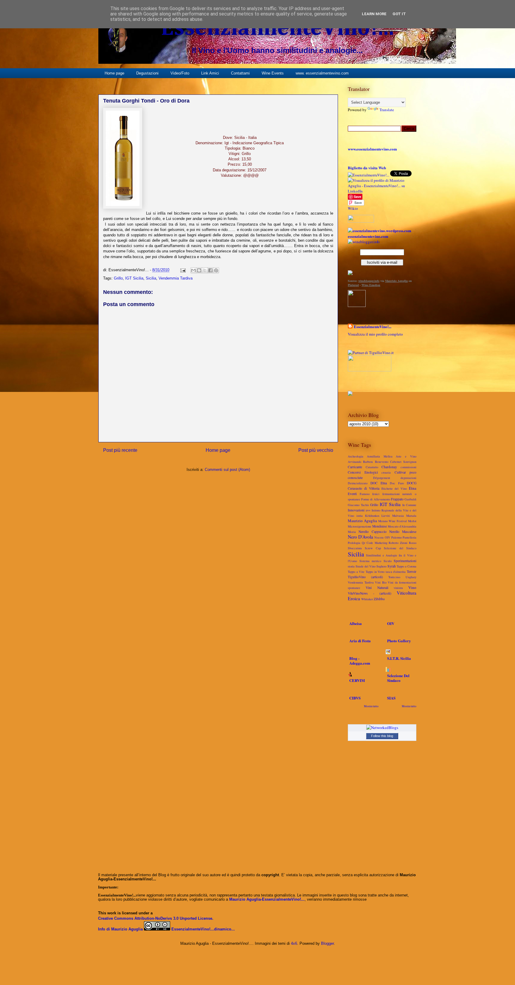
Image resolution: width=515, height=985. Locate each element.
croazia (386, 472)
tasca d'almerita (396, 572)
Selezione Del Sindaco (398, 678)
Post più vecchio (315, 450)
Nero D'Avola (360, 537)
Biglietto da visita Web (367, 167)
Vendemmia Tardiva (176, 278)
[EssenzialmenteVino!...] (368, 175)
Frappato (397, 499)
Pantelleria (409, 537)
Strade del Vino (366, 566)
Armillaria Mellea (380, 456)
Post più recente (120, 450)
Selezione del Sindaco (400, 548)
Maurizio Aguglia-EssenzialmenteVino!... (267, 899)
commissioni (408, 467)
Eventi (352, 493)
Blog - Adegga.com (359, 660)
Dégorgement (381, 478)
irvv (368, 510)
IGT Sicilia (134, 278)
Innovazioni (356, 510)
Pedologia (354, 543)
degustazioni (408, 478)
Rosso (412, 543)
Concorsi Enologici (363, 472)
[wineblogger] (364, 241)
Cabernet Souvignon (403, 462)
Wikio (353, 208)
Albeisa (355, 623)
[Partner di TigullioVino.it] (371, 352)
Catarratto (372, 467)
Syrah (391, 566)
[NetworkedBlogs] (382, 727)
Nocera (379, 537)
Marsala (411, 516)
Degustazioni (147, 73)
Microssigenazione (359, 526)
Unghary (411, 577)
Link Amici (210, 73)
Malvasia (398, 516)
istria (359, 516)
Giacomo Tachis (358, 505)
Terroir (411, 571)
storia (351, 566)
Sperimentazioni (405, 561)
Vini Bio (381, 582)
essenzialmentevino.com (368, 236)
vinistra (398, 588)
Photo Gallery (399, 640)
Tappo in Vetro (375, 572)
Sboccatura (355, 548)
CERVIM (357, 680)
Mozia (352, 532)
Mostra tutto (371, 706)
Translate (386, 109)
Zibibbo (379, 599)
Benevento (381, 462)
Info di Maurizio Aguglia (120, 929)
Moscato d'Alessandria (402, 526)
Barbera (368, 462)
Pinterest (353, 285)
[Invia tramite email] (193, 270)
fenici (375, 494)
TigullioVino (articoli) (365, 577)
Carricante (355, 467)
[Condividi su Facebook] (210, 270)
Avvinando (354, 462)
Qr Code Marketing (374, 543)
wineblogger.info (368, 281)
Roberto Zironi (398, 543)
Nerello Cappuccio (372, 531)
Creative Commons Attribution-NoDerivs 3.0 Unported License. (155, 918)
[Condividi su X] (205, 270)
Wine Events (273, 73)
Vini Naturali (377, 587)
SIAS (391, 698)
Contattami (240, 73)
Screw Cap (373, 548)
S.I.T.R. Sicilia (399, 658)
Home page (114, 73)
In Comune (409, 505)
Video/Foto (179, 73)
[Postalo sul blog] (199, 270)
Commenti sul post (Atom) (227, 469)
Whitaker (367, 599)
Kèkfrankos (372, 516)
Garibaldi (410, 499)
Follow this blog (382, 736)
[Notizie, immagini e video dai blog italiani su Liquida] (369, 370)
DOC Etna (378, 483)
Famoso (365, 494)
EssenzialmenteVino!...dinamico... (203, 929)
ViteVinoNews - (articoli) (369, 593)
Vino (412, 587)
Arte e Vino (406, 456)
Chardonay (389, 467)
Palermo (396, 537)
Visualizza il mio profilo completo (375, 334)
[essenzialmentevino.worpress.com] (379, 230)
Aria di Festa (360, 640)
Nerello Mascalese (402, 531)
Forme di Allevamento (375, 499)
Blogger (327, 943)
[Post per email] (182, 270)
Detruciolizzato (357, 483)
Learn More (374, 14)
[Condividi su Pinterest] (216, 270)
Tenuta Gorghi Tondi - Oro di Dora (146, 101)
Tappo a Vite (356, 572)
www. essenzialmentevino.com (322, 73)
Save (357, 196)
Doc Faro (397, 483)
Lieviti (385, 516)
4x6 (294, 943)
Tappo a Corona (406, 566)
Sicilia (151, 278)
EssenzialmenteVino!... (277, 28)
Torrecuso (394, 577)
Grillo (118, 278)
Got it (399, 14)
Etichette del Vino (394, 488)
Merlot (412, 521)
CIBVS (355, 698)
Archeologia (355, 456)
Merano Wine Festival (392, 521)
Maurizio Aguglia (396, 281)
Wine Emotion (371, 285)
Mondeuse (379, 526)
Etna (412, 488)
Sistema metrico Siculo (375, 561)
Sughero (381, 566)
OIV (387, 537)
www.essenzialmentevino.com (372, 149)
